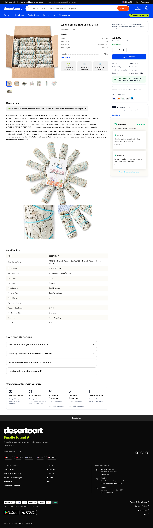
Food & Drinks (33, 15)
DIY (54, 15)
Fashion (45, 15)
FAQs (146, 514)
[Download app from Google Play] (11, 512)
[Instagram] (137, 453)
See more (65, 57)
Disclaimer (143, 510)
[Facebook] (147, 453)
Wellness (7, 15)
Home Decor (19, 15)
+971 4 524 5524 (107, 492)
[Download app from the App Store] (29, 512)
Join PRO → (116, 115)
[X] (142, 453)
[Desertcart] (13, 8)
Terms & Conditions (139, 502)
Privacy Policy (142, 506)
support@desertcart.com (111, 483)
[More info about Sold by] (138, 64)
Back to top (76, 418)
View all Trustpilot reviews (129, 172)
